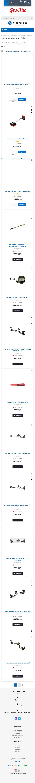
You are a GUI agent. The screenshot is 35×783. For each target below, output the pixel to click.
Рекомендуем (17, 731)
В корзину (22, 99)
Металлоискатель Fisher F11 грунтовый (17, 191)
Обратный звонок (19, 25)
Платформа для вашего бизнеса (17, 773)
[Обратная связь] (11, 3)
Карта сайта (17, 761)
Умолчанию (19, 44)
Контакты (17, 751)
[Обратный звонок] (15, 3)
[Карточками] (2, 46)
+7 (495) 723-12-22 (19, 23)
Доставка (17, 747)
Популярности (16, 42)
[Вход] (29, 3)
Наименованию (5, 44)
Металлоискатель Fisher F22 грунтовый (17, 453)
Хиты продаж (17, 737)
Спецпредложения (17, 735)
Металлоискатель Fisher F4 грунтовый (17, 663)
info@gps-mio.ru (17, 699)
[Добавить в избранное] (31, 52)
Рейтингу (24, 42)
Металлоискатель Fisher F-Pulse (17, 402)
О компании (17, 749)
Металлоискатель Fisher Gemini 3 (17, 139)
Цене (13, 44)
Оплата (17, 745)
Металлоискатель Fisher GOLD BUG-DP (17, 611)
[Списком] (4, 46)
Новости (17, 726)
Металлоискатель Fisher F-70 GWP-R (17, 297)
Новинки (17, 733)
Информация (17, 741)
